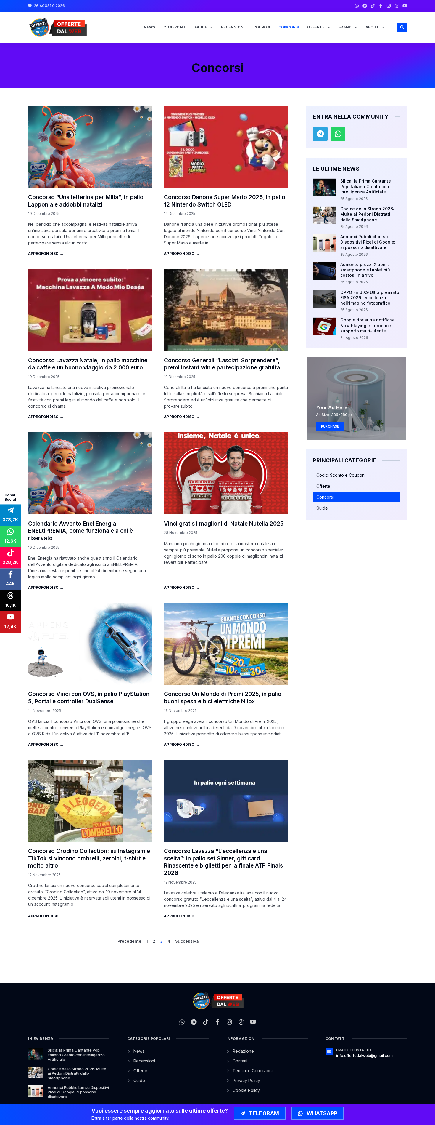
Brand (345, 27)
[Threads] (396, 6)
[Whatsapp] (357, 6)
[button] (402, 27)
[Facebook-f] (380, 6)
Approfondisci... (45, 253)
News (149, 27)
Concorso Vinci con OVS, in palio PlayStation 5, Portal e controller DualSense (88, 698)
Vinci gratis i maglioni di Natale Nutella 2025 (223, 523)
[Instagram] (388, 6)
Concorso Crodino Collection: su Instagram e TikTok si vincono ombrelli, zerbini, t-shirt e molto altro (89, 858)
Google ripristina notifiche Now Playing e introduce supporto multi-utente (367, 325)
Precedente (129, 941)
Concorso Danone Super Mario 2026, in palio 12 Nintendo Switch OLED (224, 201)
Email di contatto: (354, 1050)
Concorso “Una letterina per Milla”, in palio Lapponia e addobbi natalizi (86, 201)
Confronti (175, 27)
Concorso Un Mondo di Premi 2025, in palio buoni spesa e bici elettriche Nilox (222, 698)
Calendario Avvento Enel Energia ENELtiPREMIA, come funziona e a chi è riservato (80, 531)
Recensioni (233, 27)
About (372, 27)
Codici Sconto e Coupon (340, 475)
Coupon (261, 27)
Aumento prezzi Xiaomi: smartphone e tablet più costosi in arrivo (365, 270)
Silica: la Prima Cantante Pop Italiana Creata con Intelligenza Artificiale (365, 186)
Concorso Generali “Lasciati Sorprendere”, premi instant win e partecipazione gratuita (222, 364)
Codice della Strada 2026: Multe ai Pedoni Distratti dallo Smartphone (367, 214)
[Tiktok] (372, 6)
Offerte (315, 27)
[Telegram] (364, 6)
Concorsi (288, 27)
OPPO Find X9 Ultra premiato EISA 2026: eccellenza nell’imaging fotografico (369, 297)
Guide (201, 27)
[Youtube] (404, 6)
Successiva (187, 941)
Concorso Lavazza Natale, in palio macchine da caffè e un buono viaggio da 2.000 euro (87, 364)
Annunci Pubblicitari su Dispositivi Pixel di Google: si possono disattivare (367, 242)
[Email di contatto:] (329, 1051)
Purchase (330, 426)
